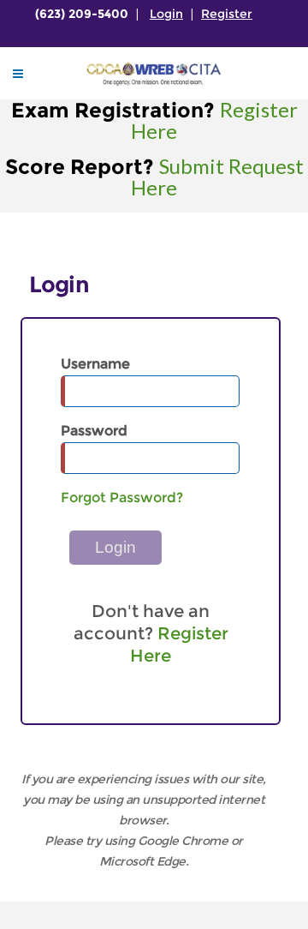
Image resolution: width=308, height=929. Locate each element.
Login (166, 13)
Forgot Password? (122, 497)
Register (226, 13)
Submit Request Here (217, 176)
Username (95, 364)
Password (94, 431)
